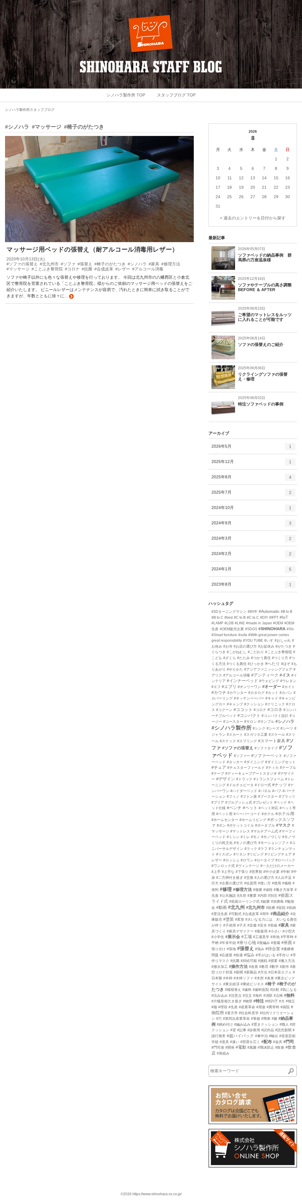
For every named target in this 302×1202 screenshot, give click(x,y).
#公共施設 (228, 896)
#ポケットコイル (240, 825)
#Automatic (269, 611)
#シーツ (286, 728)
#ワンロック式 (223, 866)
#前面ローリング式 (244, 901)
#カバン (286, 693)
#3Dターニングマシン (229, 612)
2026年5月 (251, 449)
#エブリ (229, 686)
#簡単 (265, 1019)
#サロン (250, 722)
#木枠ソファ (243, 978)
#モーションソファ (273, 843)
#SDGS (251, 629)
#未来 (269, 978)
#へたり (272, 663)
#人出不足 (283, 878)
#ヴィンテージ (247, 866)
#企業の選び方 (231, 883)
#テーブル (288, 768)
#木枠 (227, 978)
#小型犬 (289, 931)
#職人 (284, 1024)
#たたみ (243, 658)
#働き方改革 (283, 890)
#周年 (264, 914)
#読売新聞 (283, 1030)
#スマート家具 (271, 740)
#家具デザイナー (240, 931)
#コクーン (224, 710)
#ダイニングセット (280, 762)
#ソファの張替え (237, 747)
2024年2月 (251, 556)
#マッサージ (46, 127)
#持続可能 (249, 961)
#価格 (286, 883)
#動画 (221, 907)
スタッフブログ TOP (176, 95)
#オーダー (271, 686)
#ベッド (280, 802)
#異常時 (273, 1007)
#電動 (241, 1047)
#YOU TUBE (253, 640)
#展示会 (232, 936)
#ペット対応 (268, 808)
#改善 (253, 967)
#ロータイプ (264, 860)
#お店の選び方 (245, 646)
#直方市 (231, 1013)
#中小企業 (271, 872)
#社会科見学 (249, 1013)
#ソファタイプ (266, 748)
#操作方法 (238, 966)
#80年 (252, 612)
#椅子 (270, 983)
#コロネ (274, 709)
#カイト (288, 687)
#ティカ (272, 768)
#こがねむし (237, 652)
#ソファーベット (267, 755)
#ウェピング (269, 681)
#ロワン (247, 860)
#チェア (218, 767)
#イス (285, 675)
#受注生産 (219, 914)
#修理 (226, 889)
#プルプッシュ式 (238, 802)
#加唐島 (277, 901)
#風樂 (252, 1047)
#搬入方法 (287, 961)
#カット (272, 693)
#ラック (250, 849)
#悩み (249, 955)
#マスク (283, 825)
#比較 (274, 990)
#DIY (264, 617)
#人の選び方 (264, 878)
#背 (233, 1030)
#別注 (272, 896)
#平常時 (287, 937)
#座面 (286, 942)
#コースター (233, 722)
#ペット (250, 807)
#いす (268, 640)
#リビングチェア (278, 854)
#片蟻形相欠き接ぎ (226, 1001)
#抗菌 (234, 961)
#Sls (290, 629)
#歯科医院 (261, 990)
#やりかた (235, 669)
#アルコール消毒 (236, 675)
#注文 (247, 996)
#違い (234, 1042)
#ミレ (245, 837)
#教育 (263, 967)
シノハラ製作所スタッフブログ (30, 110)
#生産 (233, 1007)
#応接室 (226, 955)
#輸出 (273, 1036)
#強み (259, 949)
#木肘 (259, 978)
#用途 (260, 1007)
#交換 (248, 878)
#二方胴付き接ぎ (229, 878)
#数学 (274, 967)
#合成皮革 (251, 914)
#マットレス (240, 831)
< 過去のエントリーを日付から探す (252, 218)
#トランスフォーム (269, 779)
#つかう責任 (261, 658)
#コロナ (260, 710)
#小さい (275, 931)
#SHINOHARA (271, 628)
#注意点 (235, 996)
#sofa (242, 635)
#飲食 (279, 1047)
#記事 (241, 1030)
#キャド (271, 698)
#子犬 (241, 925)
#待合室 (272, 948)
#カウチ (218, 692)
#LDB (229, 623)
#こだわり (256, 652)
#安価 (252, 925)
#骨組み (223, 1053)
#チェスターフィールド (246, 768)
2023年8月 (251, 587)
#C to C (253, 617)
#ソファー (242, 756)
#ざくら (229, 658)
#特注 (258, 1001)
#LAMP (217, 623)
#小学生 (217, 937)
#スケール (277, 735)
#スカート (235, 735)
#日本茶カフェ (280, 972)
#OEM (278, 623)
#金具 (277, 1042)
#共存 (241, 896)
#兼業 (252, 896)
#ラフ (262, 849)
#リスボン (224, 854)
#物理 (247, 1001)
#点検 (278, 996)
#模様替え (233, 990)
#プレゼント (263, 802)
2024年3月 (251, 541)
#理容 (222, 1007)
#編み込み (242, 1024)
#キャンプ (235, 704)
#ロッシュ (231, 860)
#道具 (224, 1042)
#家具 (283, 925)
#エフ (216, 687)
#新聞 (238, 972)
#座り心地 (246, 942)
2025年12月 (251, 464)
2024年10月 (251, 510)
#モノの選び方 (245, 843)
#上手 (216, 872)
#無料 (289, 995)
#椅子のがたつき (84, 127)
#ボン (221, 825)
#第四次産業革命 (236, 1019)
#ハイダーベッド (243, 791)
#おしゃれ (283, 640)
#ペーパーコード (247, 814)
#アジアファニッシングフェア (268, 669)
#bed (228, 617)
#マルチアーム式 (264, 831)
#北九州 (236, 907)
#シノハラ (17, 127)
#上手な (228, 872)
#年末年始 (228, 943)
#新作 (284, 967)
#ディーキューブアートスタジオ (251, 773)
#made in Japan (259, 623)
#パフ (276, 791)
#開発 (229, 1047)
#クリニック (275, 704)
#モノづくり (271, 837)
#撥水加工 (219, 967)
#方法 (262, 972)
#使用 (276, 883)
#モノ (255, 837)
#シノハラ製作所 (231, 728)
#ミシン (233, 837)
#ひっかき (256, 664)
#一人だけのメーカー (277, 866)
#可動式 (235, 914)
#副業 (265, 901)
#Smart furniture (224, 635)
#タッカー (235, 762)
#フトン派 (249, 796)
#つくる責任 (237, 664)
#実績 (272, 925)
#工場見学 (261, 937)
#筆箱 (255, 1019)
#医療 (270, 908)
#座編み (263, 943)
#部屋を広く (250, 1042)
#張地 (231, 949)
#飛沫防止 (266, 1047)
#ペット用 (224, 814)
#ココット (243, 709)
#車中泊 (261, 1036)
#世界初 (256, 872)
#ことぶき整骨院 (278, 652)
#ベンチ (234, 807)
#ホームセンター (224, 820)
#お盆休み (266, 646)
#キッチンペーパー (249, 698)
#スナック (228, 741)
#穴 (219, 1019)
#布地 (275, 937)
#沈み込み (219, 996)
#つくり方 (280, 658)
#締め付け (225, 1024)
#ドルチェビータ (240, 785)
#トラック (244, 779)
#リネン (240, 854)
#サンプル (266, 722)
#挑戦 (262, 961)
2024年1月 (251, 571)
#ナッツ (279, 784)
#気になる (288, 990)
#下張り (242, 872)
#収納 (291, 908)
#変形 (239, 919)
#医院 (280, 908)
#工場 (246, 936)
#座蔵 (275, 943)
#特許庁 (271, 1001)
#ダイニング (254, 762)
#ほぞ (285, 664)
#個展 (257, 890)
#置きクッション (265, 1024)
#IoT (284, 617)
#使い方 (264, 883)
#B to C (217, 617)
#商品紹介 (279, 913)
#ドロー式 (263, 785)
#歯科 (247, 990)
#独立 (290, 1001)
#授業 (273, 961)
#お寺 (227, 646)
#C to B (240, 617)
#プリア (217, 802)
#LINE (240, 623)
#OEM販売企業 (232, 629)
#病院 (285, 1007)
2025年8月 (251, 479)
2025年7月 (251, 495)
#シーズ (273, 728)
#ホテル (268, 814)
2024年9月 (251, 525)
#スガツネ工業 (255, 735)
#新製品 (250, 972)
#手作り (283, 955)
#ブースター (268, 796)
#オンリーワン (249, 687)
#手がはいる (265, 955)
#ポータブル (265, 825)
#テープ (217, 773)
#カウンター (237, 693)
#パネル (264, 791)
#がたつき (283, 646)
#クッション (254, 704)
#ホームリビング (252, 820)
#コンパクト (248, 715)
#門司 (288, 1041)
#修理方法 (242, 889)
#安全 (262, 925)
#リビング (255, 854)
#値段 (268, 890)
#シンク (259, 728)
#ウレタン (288, 681)
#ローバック (285, 860)
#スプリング (247, 741)
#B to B (286, 612)
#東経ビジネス (252, 984)
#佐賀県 (250, 883)
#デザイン (225, 778)
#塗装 (228, 919)
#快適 (238, 955)
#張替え (245, 948)
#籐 (274, 1019)
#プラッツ (287, 796)
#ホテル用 (284, 813)
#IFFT (273, 617)
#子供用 (229, 925)
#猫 (214, 1007)
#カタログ (256, 693)
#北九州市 (255, 907)
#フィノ (233, 796)
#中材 (285, 872)
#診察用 (253, 1030)
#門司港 (217, 1047)
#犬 (282, 1001)
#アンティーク (264, 675)
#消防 (268, 996)
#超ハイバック (240, 1035)
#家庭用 (261, 931)
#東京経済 (231, 984)
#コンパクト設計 (275, 716)
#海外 (257, 996)
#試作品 (267, 1030)
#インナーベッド (242, 680)
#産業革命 (247, 1007)
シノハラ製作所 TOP (125, 95)
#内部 (262, 896)
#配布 (266, 1041)
